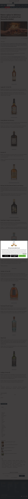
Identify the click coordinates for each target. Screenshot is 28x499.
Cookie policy (24, 253)
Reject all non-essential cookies (14, 256)
